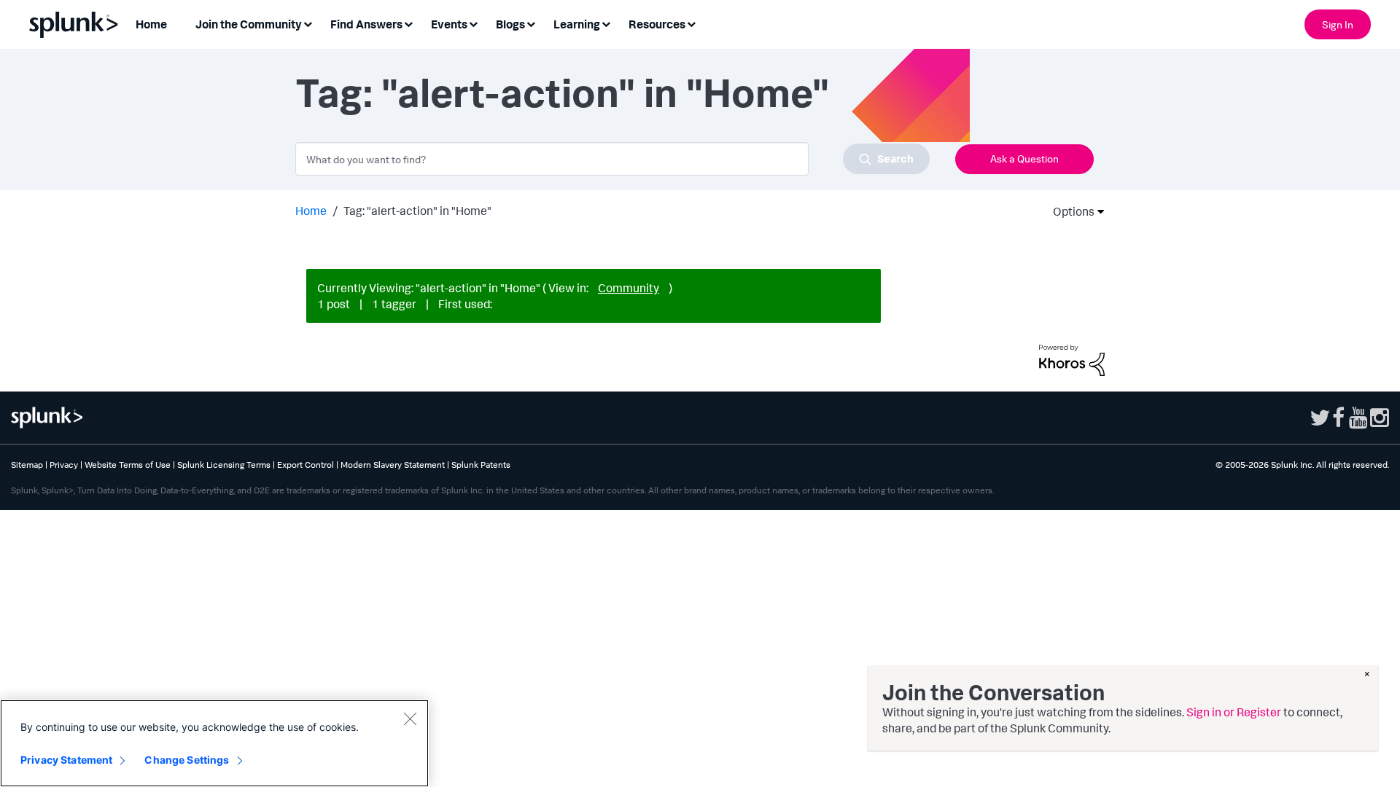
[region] (214, 743)
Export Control (305, 464)
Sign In (1337, 24)
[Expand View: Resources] (691, 23)
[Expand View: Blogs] (531, 23)
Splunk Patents (480, 464)
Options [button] (1069, 211)
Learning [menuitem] (576, 24)
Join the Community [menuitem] (248, 24)
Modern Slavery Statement (393, 464)
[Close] (409, 718)
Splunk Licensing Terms (224, 464)
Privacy (64, 464)
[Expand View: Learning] (606, 23)
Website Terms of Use (128, 464)
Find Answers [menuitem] (366, 24)
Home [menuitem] (151, 24)
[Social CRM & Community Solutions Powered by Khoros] (1072, 359)
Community (628, 288)
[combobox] (612, 159)
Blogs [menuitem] (510, 24)
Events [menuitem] (449, 24)
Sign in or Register (1233, 712)
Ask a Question (1024, 158)
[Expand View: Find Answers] (408, 23)
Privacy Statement (66, 759)
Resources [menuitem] (657, 24)
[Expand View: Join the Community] (307, 23)
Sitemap (27, 464)
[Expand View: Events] (473, 23)
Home (311, 210)
